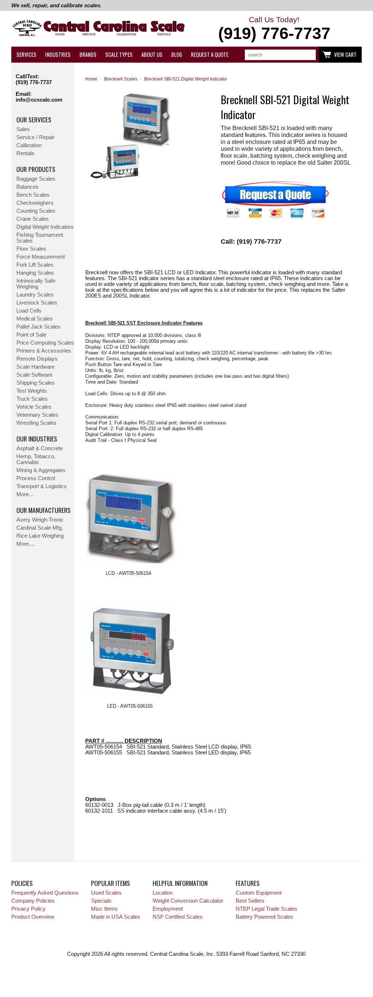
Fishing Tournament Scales (39, 238)
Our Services (33, 119)
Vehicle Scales (33, 407)
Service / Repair (35, 137)
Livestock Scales (36, 303)
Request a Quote (209, 54)
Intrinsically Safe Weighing (35, 284)
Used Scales (106, 893)
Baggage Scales (35, 179)
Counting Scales (35, 211)
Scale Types (119, 54)
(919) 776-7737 (34, 82)
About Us (151, 54)
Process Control (35, 478)
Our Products (35, 169)
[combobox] (280, 55)
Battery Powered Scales (264, 917)
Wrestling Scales (36, 423)
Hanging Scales (35, 273)
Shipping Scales (35, 383)
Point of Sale (31, 335)
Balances (27, 187)
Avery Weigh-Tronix (39, 520)
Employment (168, 909)
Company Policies (33, 901)
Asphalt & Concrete (39, 448)
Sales (23, 129)
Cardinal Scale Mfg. (39, 528)
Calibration (29, 145)
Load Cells (29, 311)
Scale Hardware (35, 367)
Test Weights (31, 391)
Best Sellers (250, 901)
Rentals (25, 153)
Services (26, 54)
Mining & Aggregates (41, 470)
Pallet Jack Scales (38, 327)
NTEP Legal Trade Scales (266, 909)
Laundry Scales (35, 295)
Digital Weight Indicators (45, 227)
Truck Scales (32, 399)
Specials (101, 901)
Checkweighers (35, 203)
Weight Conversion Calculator (188, 901)
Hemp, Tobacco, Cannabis (35, 459)
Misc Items (104, 909)
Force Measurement (40, 257)
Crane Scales (32, 219)
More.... (25, 544)
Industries (58, 54)
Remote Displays (37, 359)
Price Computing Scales (45, 343)
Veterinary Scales (37, 415)
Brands (88, 54)
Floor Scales (31, 249)
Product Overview (32, 917)
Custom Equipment (259, 893)
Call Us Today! (274, 29)
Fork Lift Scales (35, 265)
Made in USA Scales (115, 917)
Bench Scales (33, 195)
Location (163, 893)
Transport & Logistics (41, 486)
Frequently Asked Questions (45, 893)
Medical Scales (34, 319)
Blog (176, 54)
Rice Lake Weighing (40, 536)
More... (24, 494)
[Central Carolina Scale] (98, 29)
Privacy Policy (28, 909)
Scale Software (34, 375)
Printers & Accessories (43, 351)
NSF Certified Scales (178, 917)
